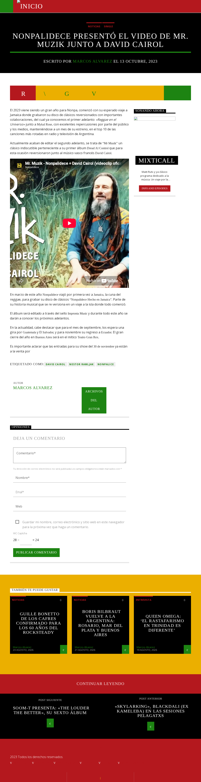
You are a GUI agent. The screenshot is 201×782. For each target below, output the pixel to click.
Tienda (108, 762)
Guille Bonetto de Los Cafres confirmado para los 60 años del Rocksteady (38, 623)
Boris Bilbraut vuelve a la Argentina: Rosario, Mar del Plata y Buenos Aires (100, 623)
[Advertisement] (154, 263)
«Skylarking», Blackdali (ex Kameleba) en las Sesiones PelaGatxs (152, 711)
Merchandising (134, 762)
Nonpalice (106, 364)
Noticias (94, 26)
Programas (67, 762)
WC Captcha (20, 533)
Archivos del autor (94, 400)
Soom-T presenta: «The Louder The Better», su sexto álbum (51, 710)
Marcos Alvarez (92, 61)
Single (108, 26)
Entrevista (143, 600)
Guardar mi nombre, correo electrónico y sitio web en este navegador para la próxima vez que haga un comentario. (73, 522)
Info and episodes (154, 188)
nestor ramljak (81, 364)
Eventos (42, 762)
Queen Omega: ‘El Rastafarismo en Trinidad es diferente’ (162, 623)
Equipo (88, 762)
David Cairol (55, 364)
